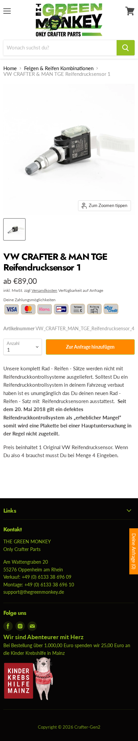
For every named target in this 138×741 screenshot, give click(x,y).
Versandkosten (44, 290)
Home (10, 68)
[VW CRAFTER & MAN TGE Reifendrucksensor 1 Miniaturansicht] (14, 229)
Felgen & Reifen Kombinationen (58, 68)
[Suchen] (126, 47)
